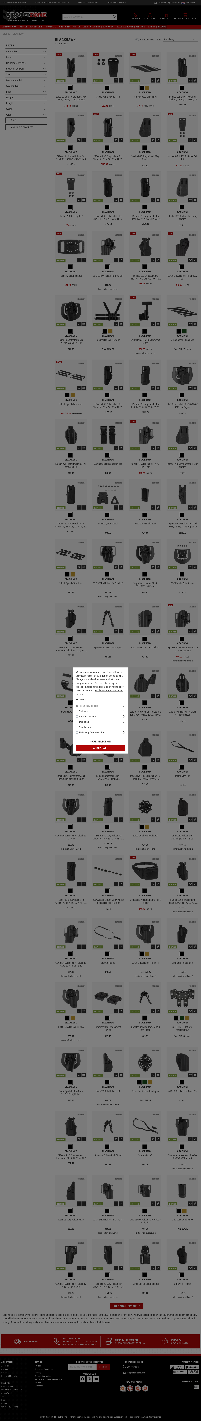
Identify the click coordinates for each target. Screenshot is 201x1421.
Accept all (100, 748)
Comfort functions (88, 716)
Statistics (83, 711)
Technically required (88, 705)
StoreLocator (85, 727)
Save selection (100, 741)
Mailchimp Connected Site (91, 732)
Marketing (84, 721)
